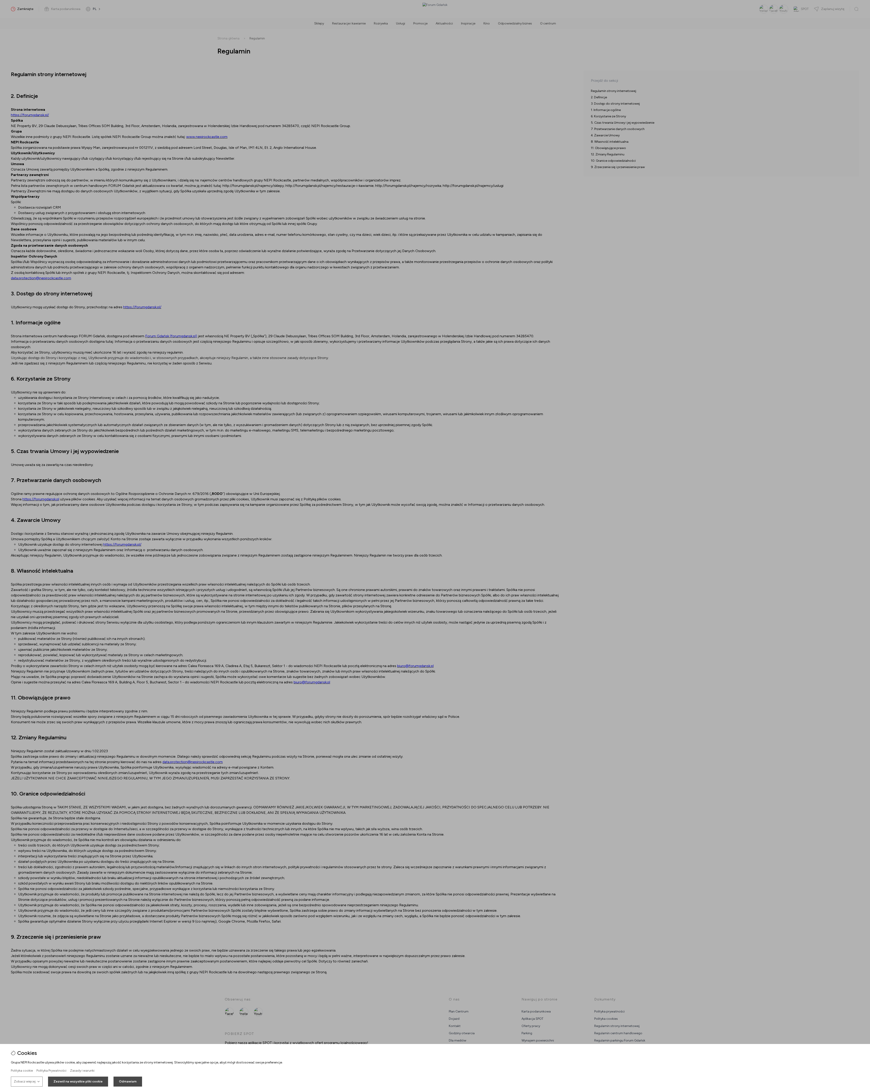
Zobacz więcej (25, 1081)
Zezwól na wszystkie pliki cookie (78, 1081)
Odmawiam (128, 1081)
